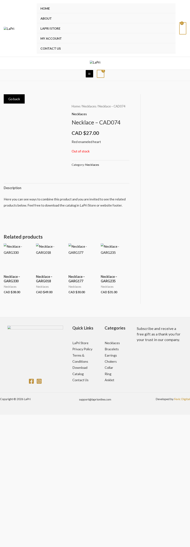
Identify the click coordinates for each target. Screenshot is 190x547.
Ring (108, 374)
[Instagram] (39, 381)
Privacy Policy (82, 349)
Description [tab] (12, 188)
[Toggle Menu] (167, 28)
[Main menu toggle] (89, 73)
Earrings (111, 355)
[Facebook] (31, 381)
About (46, 18)
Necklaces (89, 106)
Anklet (109, 380)
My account (51, 38)
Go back (14, 99)
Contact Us (50, 48)
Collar (109, 367)
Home (45, 8)
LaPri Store (80, 343)
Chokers (111, 361)
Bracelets (112, 349)
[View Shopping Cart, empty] (182, 28)
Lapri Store (50, 28)
